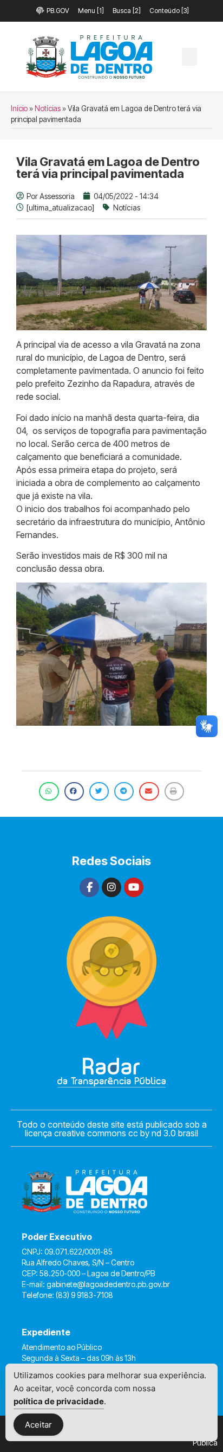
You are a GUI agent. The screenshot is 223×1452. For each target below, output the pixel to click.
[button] (189, 57)
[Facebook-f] (89, 887)
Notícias (48, 108)
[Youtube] (133, 887)
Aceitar (38, 1424)
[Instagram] (111, 887)
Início (19, 108)
